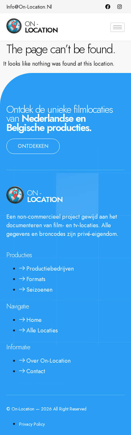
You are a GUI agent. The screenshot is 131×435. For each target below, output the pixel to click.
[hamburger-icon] (117, 27)
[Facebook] (108, 7)
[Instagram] (119, 7)
